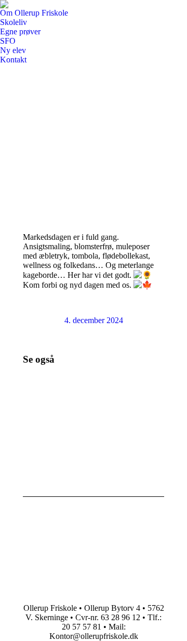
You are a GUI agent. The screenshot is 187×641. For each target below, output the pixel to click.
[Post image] (51, 404)
